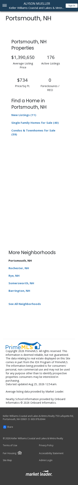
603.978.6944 (38, 419)
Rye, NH (14, 275)
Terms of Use (10, 445)
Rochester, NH (19, 268)
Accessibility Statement (51, 453)
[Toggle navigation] (4, 5)
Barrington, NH (19, 291)
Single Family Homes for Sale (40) (35, 122)
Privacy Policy (46, 445)
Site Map (7, 460)
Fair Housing (9, 453)
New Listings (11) (23, 115)
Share (10, 426)
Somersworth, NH (21, 283)
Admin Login (45, 460)
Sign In (71, 5)
